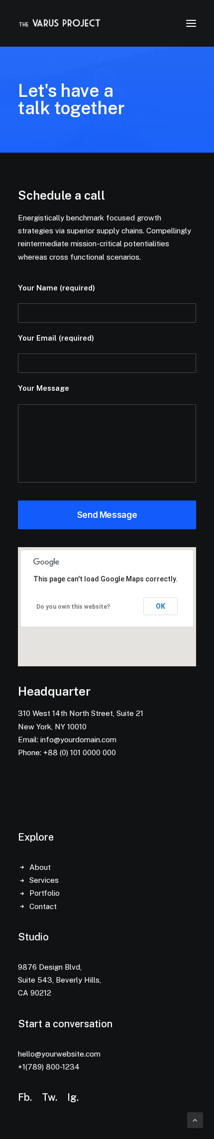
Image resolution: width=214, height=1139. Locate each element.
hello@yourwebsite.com (59, 1054)
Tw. (49, 1097)
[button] (191, 23)
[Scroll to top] (195, 1119)
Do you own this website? (73, 606)
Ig (72, 1097)
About (40, 867)
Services (44, 880)
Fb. (25, 1097)
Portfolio (44, 893)
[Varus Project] (60, 23)
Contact (43, 906)
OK (160, 606)
